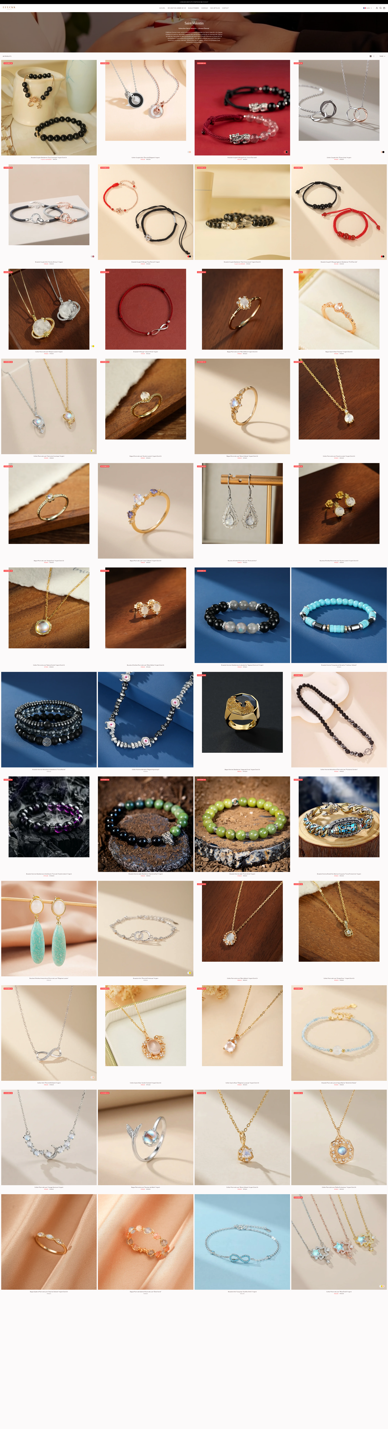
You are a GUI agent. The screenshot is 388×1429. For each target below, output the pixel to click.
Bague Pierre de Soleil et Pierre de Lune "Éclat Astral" (145, 1292)
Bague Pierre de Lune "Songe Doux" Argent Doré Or (49, 560)
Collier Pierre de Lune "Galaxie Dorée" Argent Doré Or (49, 665)
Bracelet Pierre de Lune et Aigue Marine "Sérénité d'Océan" (339, 1083)
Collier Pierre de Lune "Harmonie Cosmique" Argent (49, 456)
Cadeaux (204, 8)
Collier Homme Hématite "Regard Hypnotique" (145, 769)
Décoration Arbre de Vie (177, 8)
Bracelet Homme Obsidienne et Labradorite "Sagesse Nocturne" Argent (242, 665)
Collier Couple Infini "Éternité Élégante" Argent (146, 157)
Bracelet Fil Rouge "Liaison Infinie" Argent (145, 351)
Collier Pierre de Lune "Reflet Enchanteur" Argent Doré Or (339, 1187)
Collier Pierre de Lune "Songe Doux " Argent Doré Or (339, 978)
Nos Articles (215, 8)
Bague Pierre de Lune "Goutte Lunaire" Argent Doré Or (146, 456)
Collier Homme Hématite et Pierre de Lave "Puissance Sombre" (339, 769)
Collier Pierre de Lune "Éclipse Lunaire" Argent (49, 351)
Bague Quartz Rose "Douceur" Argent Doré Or (339, 351)
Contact (225, 8)
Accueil (162, 8)
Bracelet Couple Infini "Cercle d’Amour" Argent (49, 262)
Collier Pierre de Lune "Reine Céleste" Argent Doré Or (242, 1187)
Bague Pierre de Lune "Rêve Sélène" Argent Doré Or (242, 351)
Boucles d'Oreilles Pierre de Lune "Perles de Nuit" (242, 560)
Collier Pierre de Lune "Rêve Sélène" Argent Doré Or (242, 978)
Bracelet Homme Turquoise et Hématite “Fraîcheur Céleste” (339, 665)
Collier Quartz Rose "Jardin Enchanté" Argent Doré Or (145, 1083)
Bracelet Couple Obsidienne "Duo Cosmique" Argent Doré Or (49, 157)
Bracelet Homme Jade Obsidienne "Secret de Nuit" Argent (146, 874)
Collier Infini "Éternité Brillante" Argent (49, 1083)
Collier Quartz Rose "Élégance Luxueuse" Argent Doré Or (242, 1083)
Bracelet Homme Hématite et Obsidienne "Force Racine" (48, 769)
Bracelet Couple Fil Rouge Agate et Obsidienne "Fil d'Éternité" (339, 262)
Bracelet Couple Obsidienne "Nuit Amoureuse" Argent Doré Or (242, 262)
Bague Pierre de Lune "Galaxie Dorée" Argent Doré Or (242, 1396)
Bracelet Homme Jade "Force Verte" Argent (242, 874)
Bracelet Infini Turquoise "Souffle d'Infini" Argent (242, 1292)
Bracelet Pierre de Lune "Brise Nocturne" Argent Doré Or (145, 1396)
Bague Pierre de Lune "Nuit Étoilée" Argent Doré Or (339, 1396)
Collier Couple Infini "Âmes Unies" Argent (339, 157)
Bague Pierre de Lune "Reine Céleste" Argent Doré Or (242, 456)
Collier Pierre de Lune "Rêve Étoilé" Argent (339, 1292)
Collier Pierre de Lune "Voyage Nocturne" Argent (49, 1187)
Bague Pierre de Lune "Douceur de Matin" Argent (145, 1187)
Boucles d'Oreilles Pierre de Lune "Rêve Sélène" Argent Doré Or (145, 665)
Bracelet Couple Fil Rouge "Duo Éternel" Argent (146, 262)
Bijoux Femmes (193, 8)
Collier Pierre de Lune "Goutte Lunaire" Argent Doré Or (339, 456)
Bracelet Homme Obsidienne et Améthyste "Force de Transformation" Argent (49, 874)
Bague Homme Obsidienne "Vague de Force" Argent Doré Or (242, 769)
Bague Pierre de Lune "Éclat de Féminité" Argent (49, 1396)
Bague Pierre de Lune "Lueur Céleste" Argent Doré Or (145, 560)
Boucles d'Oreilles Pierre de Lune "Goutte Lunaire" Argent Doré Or (339, 560)
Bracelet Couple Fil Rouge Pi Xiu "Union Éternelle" (242, 157)
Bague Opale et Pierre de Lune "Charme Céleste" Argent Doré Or (49, 1292)
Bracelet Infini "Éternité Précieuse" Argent (145, 978)
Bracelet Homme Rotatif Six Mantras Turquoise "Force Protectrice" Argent (339, 874)
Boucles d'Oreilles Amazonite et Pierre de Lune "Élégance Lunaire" (49, 978)
